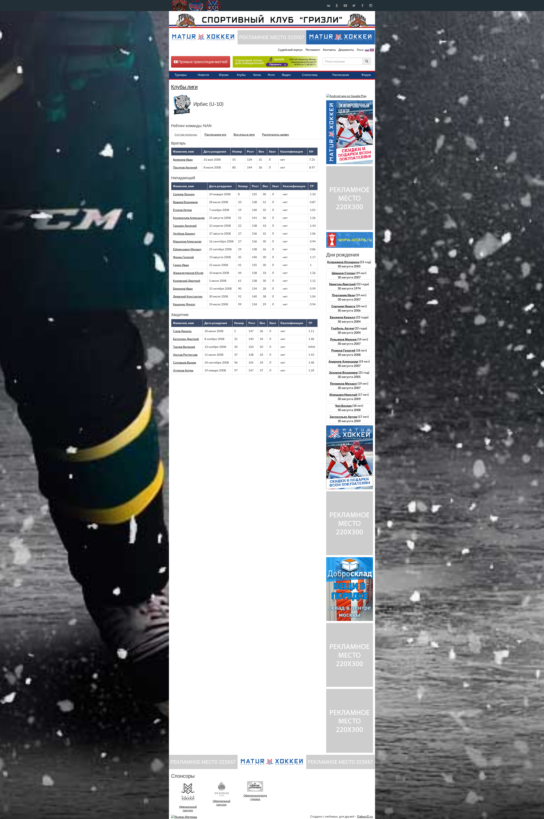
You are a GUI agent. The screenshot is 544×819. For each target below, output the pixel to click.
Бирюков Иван (183, 288)
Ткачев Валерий (184, 347)
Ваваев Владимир (185, 202)
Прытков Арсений (185, 167)
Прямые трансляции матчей (202, 62)
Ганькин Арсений (185, 225)
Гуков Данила (182, 331)
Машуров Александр (187, 241)
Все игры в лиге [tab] (244, 134)
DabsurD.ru (365, 816)
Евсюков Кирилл (342, 317)
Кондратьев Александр (189, 218)
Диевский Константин (188, 296)
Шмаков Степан (343, 273)
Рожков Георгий (343, 350)
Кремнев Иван (183, 159)
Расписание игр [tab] (215, 134)
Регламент (313, 49)
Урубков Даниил (184, 233)
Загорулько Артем (343, 416)
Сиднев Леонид (183, 194)
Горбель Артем (342, 328)
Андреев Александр (343, 361)
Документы (346, 49)
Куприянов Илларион (343, 262)
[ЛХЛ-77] (275, 61)
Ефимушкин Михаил (187, 249)
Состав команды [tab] (185, 134)
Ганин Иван (181, 265)
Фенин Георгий (183, 257)
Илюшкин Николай (343, 394)
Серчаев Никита (343, 306)
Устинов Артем (183, 370)
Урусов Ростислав (185, 354)
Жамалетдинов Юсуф (188, 273)
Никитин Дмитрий (342, 284)
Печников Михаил (343, 383)
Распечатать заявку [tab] (275, 134)
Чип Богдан (343, 405)
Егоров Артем (182, 210)
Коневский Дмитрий (186, 280)
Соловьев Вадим (184, 362)
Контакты (329, 49)
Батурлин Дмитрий (186, 339)
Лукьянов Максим (343, 339)
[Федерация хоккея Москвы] (213, 5)
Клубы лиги (184, 87)
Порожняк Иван (343, 295)
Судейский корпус (290, 49)
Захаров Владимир (343, 372)
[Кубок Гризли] (272, 20)
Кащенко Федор (184, 304)
